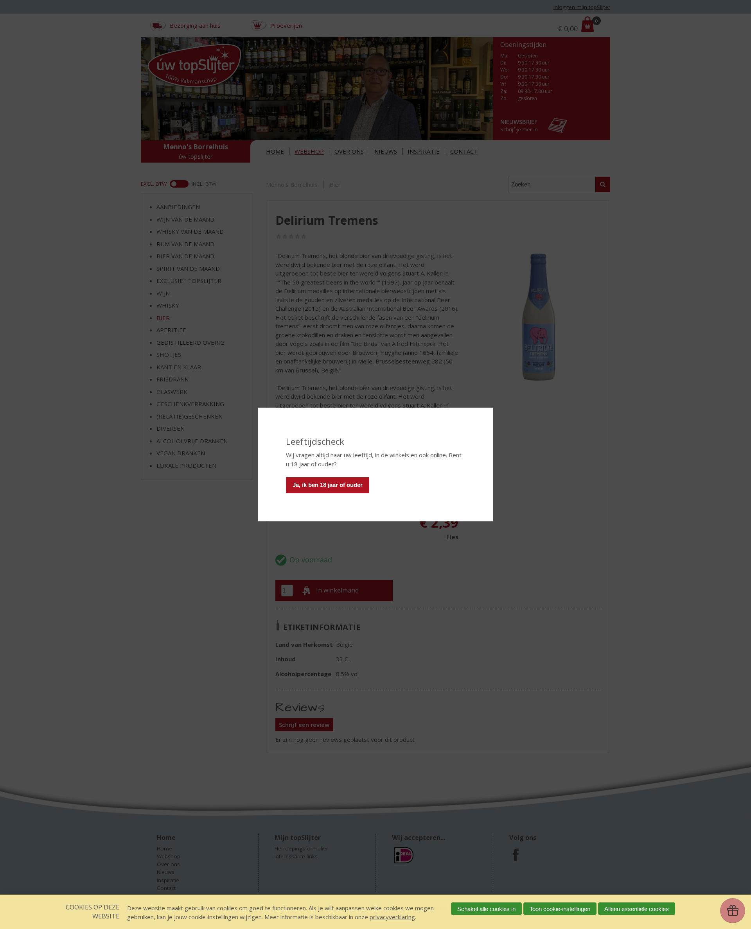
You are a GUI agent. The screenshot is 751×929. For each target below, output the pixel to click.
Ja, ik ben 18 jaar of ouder (328, 485)
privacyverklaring (392, 917)
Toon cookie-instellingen (560, 909)
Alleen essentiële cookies (636, 909)
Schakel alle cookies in (486, 909)
